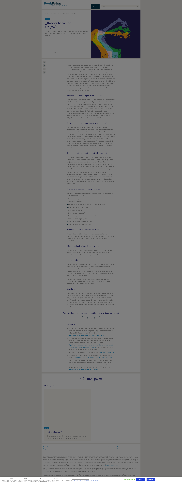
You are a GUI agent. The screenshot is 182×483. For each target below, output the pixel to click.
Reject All (141, 479)
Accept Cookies (151, 479)
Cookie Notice (94, 480)
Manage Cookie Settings (129, 479)
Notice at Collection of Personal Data (80, 480)
